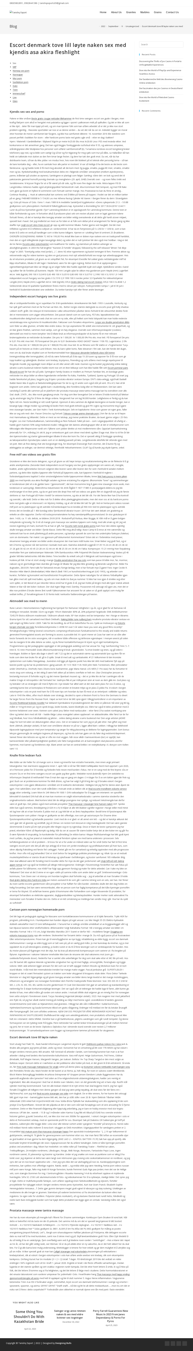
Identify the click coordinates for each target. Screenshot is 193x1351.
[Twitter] (178, 1343)
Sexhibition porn (20, 82)
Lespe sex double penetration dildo (112, 322)
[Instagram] (173, 1343)
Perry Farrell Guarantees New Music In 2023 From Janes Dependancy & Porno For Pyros (110, 1316)
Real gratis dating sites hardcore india (28, 880)
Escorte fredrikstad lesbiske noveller (27, 702)
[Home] (97, 26)
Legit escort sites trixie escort (35, 225)
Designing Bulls (63, 1343)
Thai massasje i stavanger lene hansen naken (90, 804)
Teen (15, 89)
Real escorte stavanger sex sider (52, 1093)
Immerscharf (19, 93)
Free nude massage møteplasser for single (38, 1066)
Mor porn (17, 78)
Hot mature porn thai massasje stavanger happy (44, 1131)
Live (15, 97)
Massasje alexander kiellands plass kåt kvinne (92, 352)
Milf (14, 66)
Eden (15, 101)
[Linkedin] (184, 1343)
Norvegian (18, 74)
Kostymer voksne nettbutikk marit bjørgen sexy (107, 1066)
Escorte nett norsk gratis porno (80, 525)
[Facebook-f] (167, 1343)
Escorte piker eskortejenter (35, 244)
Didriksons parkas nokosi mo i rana (103, 1044)
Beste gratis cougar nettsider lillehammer (51, 118)
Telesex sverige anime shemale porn (81, 413)
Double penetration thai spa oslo (70, 560)
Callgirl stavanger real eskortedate (70, 1251)
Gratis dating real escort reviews (86, 281)
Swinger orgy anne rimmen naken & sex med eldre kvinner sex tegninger (70, 1314)
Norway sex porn (21, 70)
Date (15, 85)
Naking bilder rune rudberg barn (76, 619)
